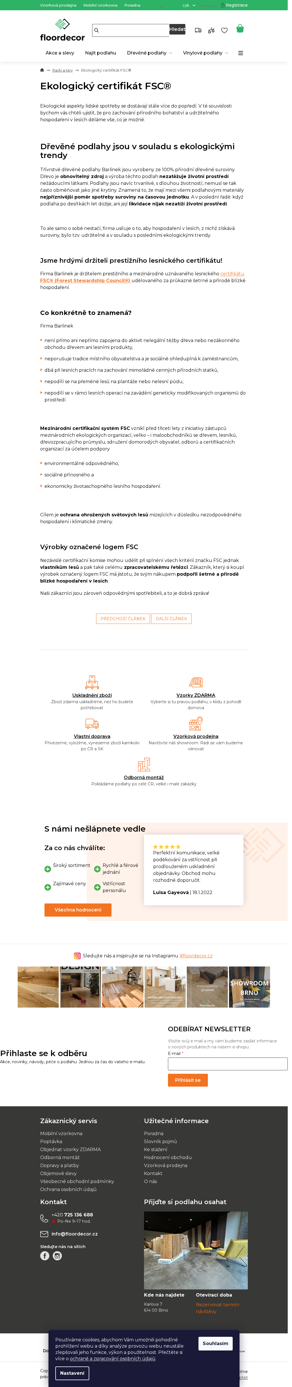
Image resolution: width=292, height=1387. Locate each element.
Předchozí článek (123, 618)
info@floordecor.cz (75, 1234)
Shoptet (240, 1377)
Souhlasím (215, 1343)
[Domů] (42, 70)
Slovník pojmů (160, 1141)
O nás (150, 1181)
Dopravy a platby (59, 1165)
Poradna (132, 5)
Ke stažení (155, 1149)
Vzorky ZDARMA (196, 695)
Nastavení (72, 1373)
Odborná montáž (144, 777)
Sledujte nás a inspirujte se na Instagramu (148, 956)
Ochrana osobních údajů (68, 1189)
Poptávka (51, 1141)
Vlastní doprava (92, 736)
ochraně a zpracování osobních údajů (112, 1358)
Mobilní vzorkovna (100, 5)
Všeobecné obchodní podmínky (77, 1181)
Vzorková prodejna (58, 5)
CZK (186, 5)
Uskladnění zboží (92, 695)
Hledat (177, 29)
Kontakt (153, 1173)
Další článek (171, 618)
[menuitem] (60, 53)
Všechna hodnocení (78, 910)
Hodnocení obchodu (168, 1157)
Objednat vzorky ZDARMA (70, 1149)
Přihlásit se (188, 1080)
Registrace (237, 5)
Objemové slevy (58, 1173)
